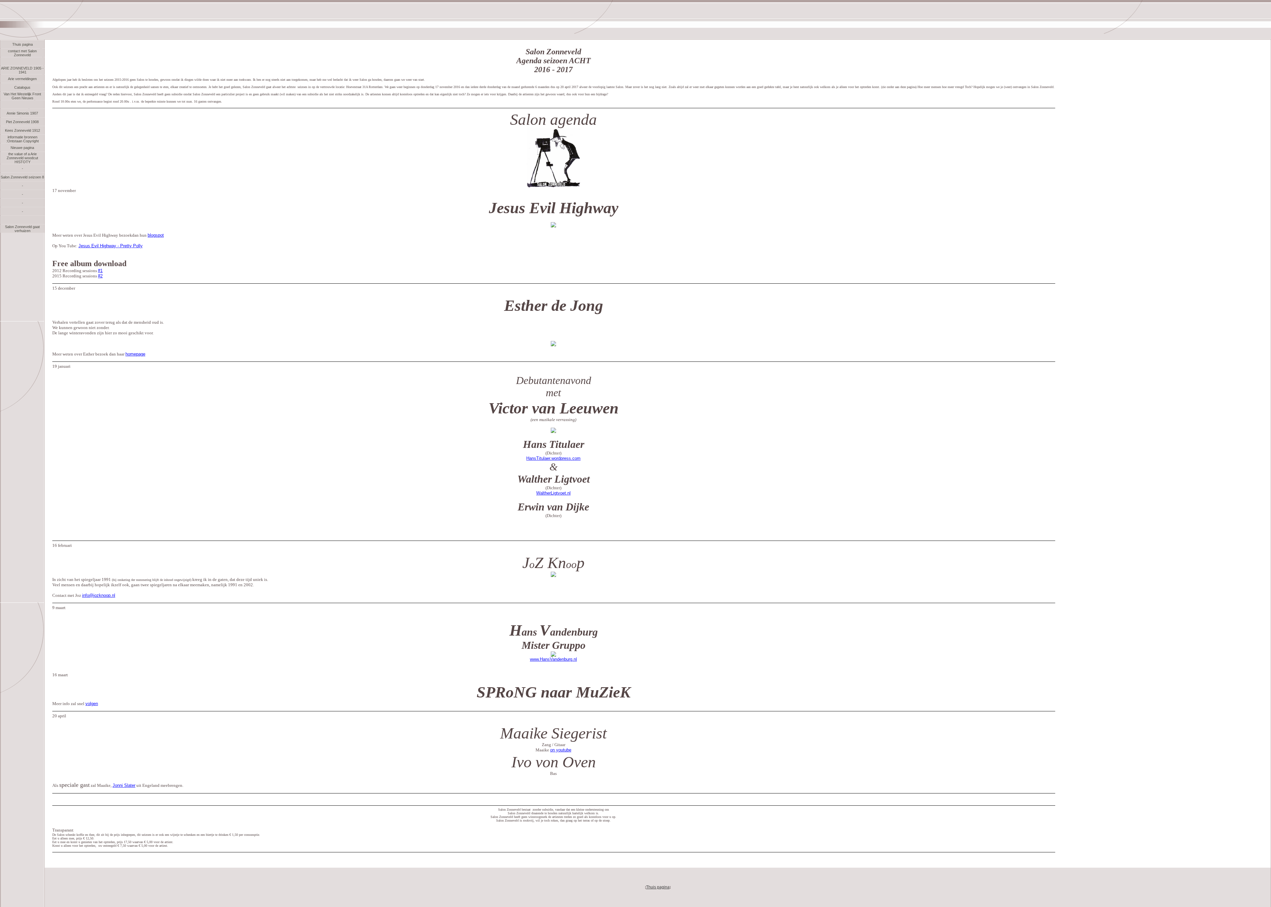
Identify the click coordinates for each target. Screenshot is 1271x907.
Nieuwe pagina (22, 148)
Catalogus (22, 87)
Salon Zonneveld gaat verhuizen (22, 229)
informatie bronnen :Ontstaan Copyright (22, 139)
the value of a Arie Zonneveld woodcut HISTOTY (22, 158)
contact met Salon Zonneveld (22, 53)
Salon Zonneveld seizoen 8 (22, 177)
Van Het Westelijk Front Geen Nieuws (22, 96)
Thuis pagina (22, 44)
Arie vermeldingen (22, 79)
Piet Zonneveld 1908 (22, 122)
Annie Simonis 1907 (22, 113)
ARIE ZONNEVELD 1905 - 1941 (22, 70)
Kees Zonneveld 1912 (22, 130)
